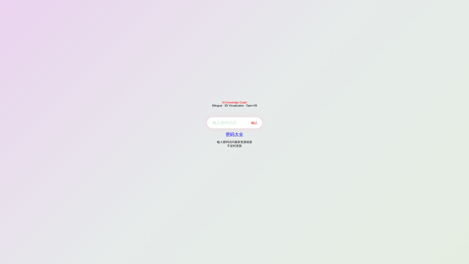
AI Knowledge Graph (234, 102)
